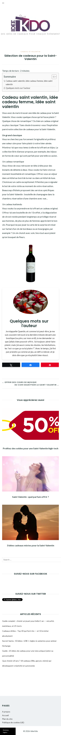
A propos (6, 711)
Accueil (5, 715)
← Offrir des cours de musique (19, 382)
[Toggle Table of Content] (53, 76)
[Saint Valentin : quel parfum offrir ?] (30, 474)
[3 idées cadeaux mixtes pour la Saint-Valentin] (30, 522)
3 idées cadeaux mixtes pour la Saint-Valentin (30, 545)
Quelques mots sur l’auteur (18, 88)
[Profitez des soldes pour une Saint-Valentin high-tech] (30, 425)
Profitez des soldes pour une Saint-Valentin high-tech (30, 448)
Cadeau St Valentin (30, 51)
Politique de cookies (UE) (13, 722)
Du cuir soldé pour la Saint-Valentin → (37, 385)
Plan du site (7, 719)
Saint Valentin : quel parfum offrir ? (30, 496)
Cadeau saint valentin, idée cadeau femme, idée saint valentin (29, 82)
